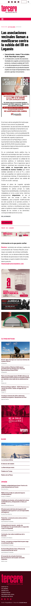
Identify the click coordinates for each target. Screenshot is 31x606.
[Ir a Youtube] (15, 2)
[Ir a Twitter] (12, 2)
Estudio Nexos (23, 602)
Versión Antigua (7, 596)
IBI (7, 228)
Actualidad (11, 27)
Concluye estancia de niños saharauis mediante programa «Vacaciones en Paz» (14, 396)
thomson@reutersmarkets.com (12, 264)
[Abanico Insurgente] (15, 323)
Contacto (4, 586)
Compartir (7, 222)
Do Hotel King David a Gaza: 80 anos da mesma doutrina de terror (13, 549)
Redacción (4, 27)
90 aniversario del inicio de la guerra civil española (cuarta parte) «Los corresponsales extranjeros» (15, 510)
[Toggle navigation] (2, 19)
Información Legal (7, 594)
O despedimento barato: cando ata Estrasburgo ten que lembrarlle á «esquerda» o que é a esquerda (15, 526)
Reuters (4, 247)
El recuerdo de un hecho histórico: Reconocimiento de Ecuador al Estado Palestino (13, 557)
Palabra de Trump (6, 471)
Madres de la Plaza (7, 475)
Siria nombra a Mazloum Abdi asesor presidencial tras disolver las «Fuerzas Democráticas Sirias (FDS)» (13, 368)
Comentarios (5, 592)
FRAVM (3, 228)
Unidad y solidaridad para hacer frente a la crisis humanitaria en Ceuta (14, 486)
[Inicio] (9, 9)
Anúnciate (5, 590)
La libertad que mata (7, 467)
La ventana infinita (7, 460)
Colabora (4, 588)
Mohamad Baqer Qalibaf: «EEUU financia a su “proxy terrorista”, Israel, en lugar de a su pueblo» (15, 388)
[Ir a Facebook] (9, 2)
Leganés (11, 228)
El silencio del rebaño (7, 463)
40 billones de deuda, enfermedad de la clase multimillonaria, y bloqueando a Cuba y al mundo (15, 501)
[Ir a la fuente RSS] (18, 2)
